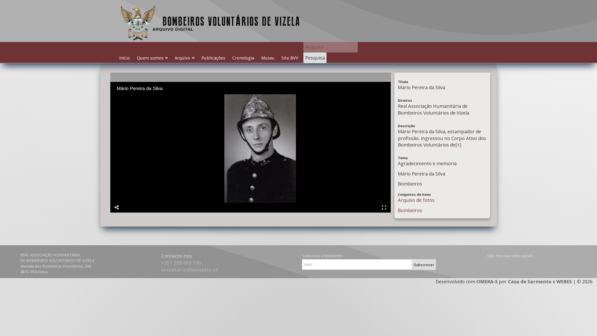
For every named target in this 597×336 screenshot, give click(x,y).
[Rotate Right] (140, 97)
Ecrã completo (384, 207)
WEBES (564, 281)
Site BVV (289, 58)
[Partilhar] (116, 207)
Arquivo (182, 58)
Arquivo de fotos (416, 200)
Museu (267, 58)
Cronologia (243, 58)
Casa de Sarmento (530, 281)
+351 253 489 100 (181, 262)
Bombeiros (410, 210)
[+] (458, 145)
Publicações (213, 58)
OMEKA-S (487, 281)
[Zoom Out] (133, 97)
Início (124, 58)
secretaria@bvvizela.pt (189, 269)
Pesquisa (315, 58)
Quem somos (150, 58)
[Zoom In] (127, 97)
